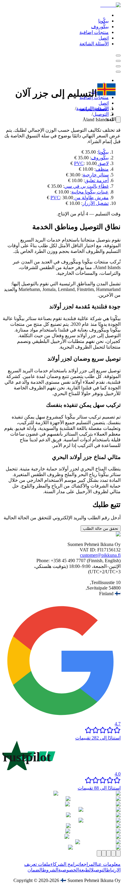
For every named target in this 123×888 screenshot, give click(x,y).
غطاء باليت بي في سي (86, 186)
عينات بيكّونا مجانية (90, 191)
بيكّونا (103, 151)
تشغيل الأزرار (95, 203)
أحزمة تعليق (97, 180)
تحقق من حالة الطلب (100, 528)
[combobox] (118, 119)
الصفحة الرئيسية (92, 108)
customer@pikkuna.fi (100, 555)
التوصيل (101, 114)
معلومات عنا (108, 864)
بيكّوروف (100, 157)
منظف (102, 169)
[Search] (118, 55)
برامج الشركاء (64, 864)
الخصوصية (68, 869)
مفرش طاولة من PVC (79, 197)
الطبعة (85, 869)
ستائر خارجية (96, 174)
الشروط (50, 869)
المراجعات (87, 864)
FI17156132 (109, 549)
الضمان (34, 869)
